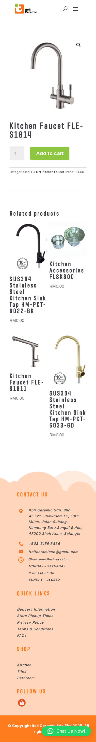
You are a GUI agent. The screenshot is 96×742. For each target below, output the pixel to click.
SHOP (24, 649)
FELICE (80, 172)
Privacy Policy (30, 622)
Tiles (21, 671)
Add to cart (50, 153)
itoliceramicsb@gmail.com (53, 552)
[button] (78, 45)
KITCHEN (34, 172)
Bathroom (25, 678)
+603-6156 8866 (44, 543)
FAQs (22, 635)
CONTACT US (32, 494)
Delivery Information (36, 609)
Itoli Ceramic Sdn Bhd (52, 725)
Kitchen (24, 665)
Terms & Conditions (35, 629)
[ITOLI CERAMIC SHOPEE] (22, 705)
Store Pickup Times (35, 616)
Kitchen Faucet (53, 172)
